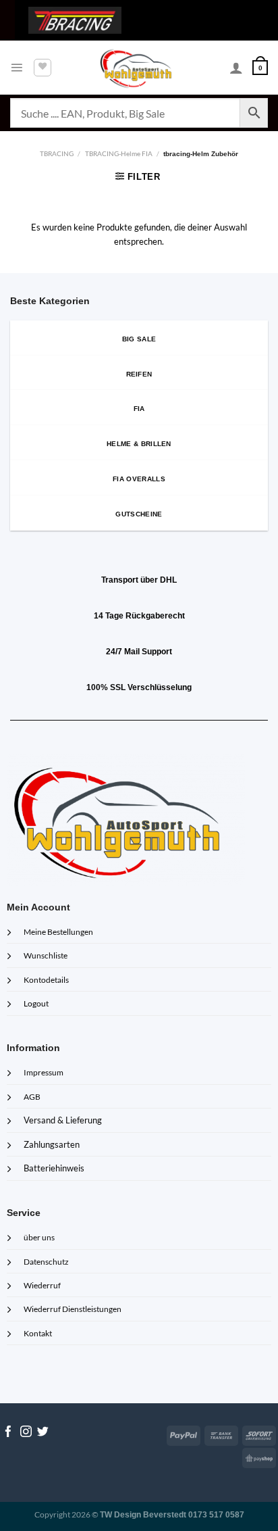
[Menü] (16, 67)
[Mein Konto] (236, 67)
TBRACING (57, 153)
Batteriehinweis (54, 1168)
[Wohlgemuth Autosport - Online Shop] (139, 68)
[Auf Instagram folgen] (26, 1432)
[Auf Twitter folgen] (43, 1432)
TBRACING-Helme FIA (118, 153)
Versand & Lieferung (63, 1120)
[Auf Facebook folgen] (8, 1432)
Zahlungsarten (52, 1144)
